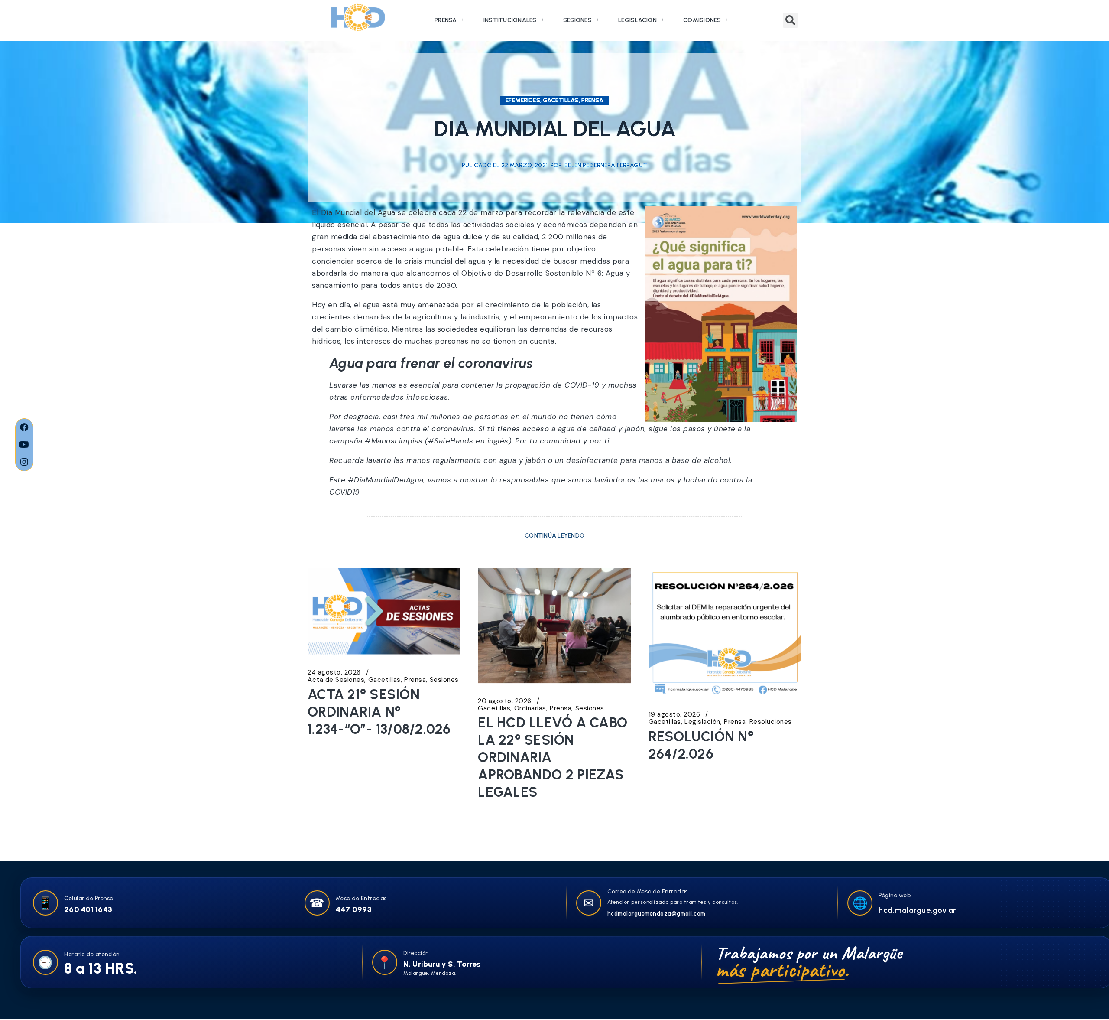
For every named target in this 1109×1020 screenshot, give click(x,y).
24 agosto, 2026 (334, 672)
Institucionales (510, 20)
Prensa (446, 20)
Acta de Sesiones (336, 680)
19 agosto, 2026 (674, 714)
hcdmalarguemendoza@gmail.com (656, 913)
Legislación (637, 20)
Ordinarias (530, 708)
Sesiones (577, 20)
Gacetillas (384, 680)
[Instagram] (24, 462)
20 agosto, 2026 (505, 701)
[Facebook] (24, 427)
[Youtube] (24, 444)
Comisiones (702, 20)
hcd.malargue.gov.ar (918, 910)
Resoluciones (770, 722)
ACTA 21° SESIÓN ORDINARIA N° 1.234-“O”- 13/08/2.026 (379, 711)
